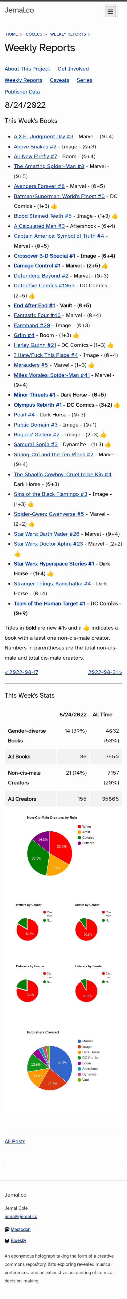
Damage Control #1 (37, 265)
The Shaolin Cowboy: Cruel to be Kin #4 (63, 474)
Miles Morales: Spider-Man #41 (52, 375)
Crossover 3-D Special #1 (44, 255)
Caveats (59, 80)
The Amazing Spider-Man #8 (49, 166)
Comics (34, 34)
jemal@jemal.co (21, 1216)
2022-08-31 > (105, 672)
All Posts (15, 1141)
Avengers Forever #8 (39, 186)
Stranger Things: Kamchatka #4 (52, 583)
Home (12, 34)
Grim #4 (24, 335)
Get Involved (73, 68)
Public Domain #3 (36, 424)
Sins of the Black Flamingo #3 (50, 494)
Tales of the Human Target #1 (49, 603)
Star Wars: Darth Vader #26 (47, 534)
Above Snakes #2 (35, 146)
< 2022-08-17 (21, 672)
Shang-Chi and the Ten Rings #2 (53, 454)
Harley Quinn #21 (35, 345)
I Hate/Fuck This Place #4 (46, 355)
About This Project (27, 68)
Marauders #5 (31, 365)
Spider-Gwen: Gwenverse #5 (49, 514)
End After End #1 (34, 305)
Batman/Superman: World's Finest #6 (59, 196)
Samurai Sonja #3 (36, 444)
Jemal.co (19, 12)
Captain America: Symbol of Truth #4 (59, 235)
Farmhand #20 (32, 325)
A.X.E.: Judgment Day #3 (43, 136)
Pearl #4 (24, 414)
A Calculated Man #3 (39, 226)
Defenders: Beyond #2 (41, 275)
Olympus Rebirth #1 (38, 404)
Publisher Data (22, 91)
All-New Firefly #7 (35, 156)
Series (84, 80)
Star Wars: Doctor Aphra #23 (48, 543)
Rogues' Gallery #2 (36, 434)
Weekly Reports (68, 34)
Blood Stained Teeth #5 (43, 216)
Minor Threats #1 (34, 394)
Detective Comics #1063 (44, 285)
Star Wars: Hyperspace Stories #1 (54, 563)
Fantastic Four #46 (37, 315)
